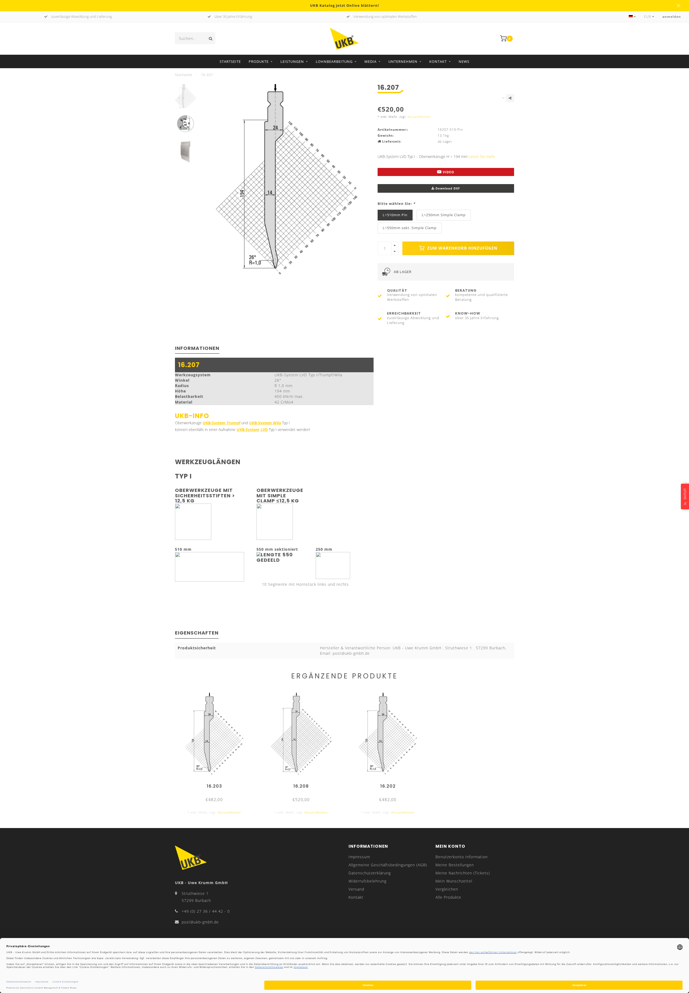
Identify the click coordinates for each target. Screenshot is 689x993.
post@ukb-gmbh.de (200, 922)
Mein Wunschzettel (453, 881)
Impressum (359, 856)
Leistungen (292, 61)
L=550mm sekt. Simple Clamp (410, 228)
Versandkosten (419, 117)
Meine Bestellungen (454, 864)
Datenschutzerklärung (370, 872)
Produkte (259, 61)
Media (370, 61)
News (464, 61)
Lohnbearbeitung (334, 61)
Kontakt (438, 61)
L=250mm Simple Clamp (444, 215)
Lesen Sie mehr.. (483, 156)
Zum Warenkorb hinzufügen (461, 248)
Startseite (230, 61)
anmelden (671, 16)
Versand (356, 889)
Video (448, 172)
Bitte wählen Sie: (396, 203)
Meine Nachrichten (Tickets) (462, 872)
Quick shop (216, 784)
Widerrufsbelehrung (367, 881)
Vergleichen (446, 889)
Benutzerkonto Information (461, 856)
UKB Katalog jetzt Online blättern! (344, 5)
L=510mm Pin (395, 215)
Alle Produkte (448, 897)
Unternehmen (402, 61)
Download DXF (447, 188)
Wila (276, 422)
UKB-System (260, 422)
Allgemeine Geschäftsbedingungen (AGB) (388, 864)
